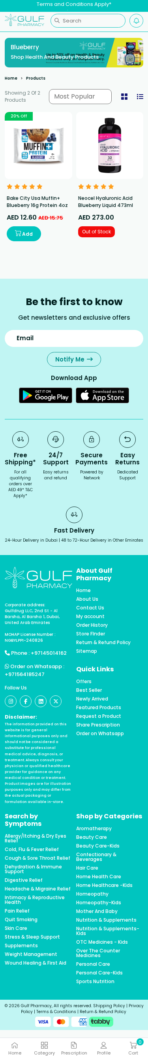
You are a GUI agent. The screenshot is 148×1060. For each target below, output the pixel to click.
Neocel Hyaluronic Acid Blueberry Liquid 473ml (105, 202)
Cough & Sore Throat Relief (37, 858)
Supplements (21, 945)
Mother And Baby (97, 911)
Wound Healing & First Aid (35, 963)
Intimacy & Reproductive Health (35, 900)
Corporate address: (25, 605)
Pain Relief (17, 911)
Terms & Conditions (56, 1012)
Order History (92, 625)
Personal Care (93, 964)
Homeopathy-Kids (98, 902)
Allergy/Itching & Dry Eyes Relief (35, 838)
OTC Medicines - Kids (102, 942)
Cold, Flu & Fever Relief (32, 849)
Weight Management (31, 954)
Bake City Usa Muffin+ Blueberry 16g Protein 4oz (37, 202)
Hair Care (87, 868)
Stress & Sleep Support (32, 937)
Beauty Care (91, 837)
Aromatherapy (94, 828)
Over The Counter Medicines (98, 953)
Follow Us (16, 687)
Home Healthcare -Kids (104, 885)
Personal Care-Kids (99, 973)
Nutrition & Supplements (106, 920)
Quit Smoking (21, 919)
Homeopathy (92, 894)
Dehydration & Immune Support (33, 869)
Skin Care (16, 928)
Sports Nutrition (95, 981)
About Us (87, 599)
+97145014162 (49, 653)
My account (90, 616)
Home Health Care (98, 876)
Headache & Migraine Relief (38, 889)
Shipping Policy (109, 1006)
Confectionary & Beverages (96, 857)
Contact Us (90, 607)
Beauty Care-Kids (98, 846)
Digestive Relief (24, 880)
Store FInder (90, 634)
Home (11, 78)
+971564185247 (25, 674)
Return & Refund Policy (103, 642)
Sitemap (86, 651)
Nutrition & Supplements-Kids (107, 931)
